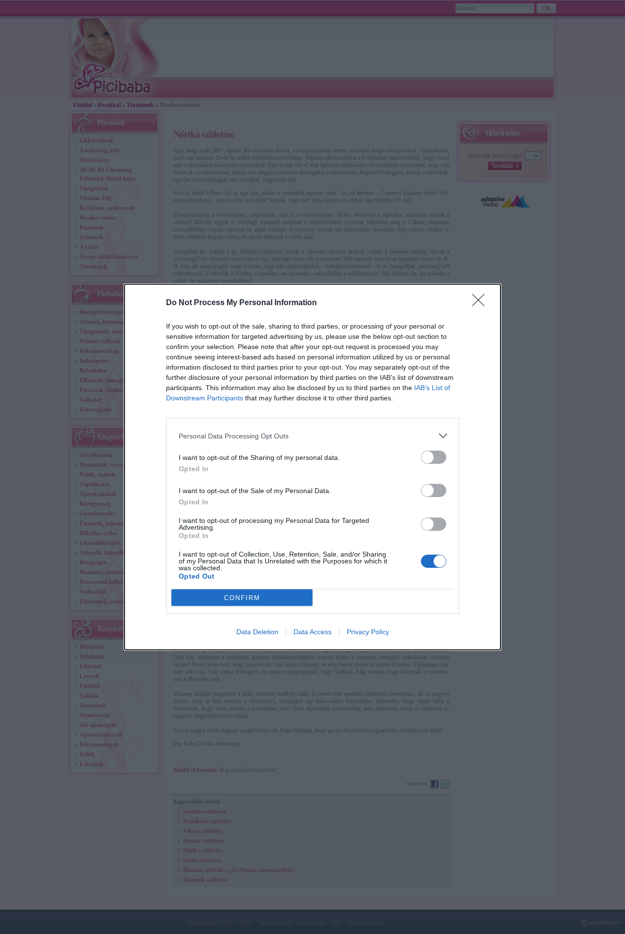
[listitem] (312, 436)
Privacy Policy (368, 632)
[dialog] (312, 467)
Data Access (312, 632)
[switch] (433, 457)
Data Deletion (257, 632)
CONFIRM (242, 598)
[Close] (481, 303)
